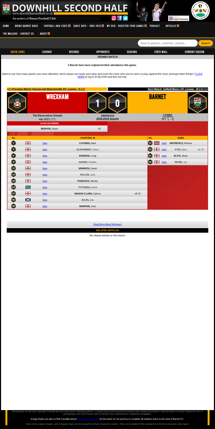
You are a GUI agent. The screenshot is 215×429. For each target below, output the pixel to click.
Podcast (155, 26)
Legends (47, 52)
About (43, 33)
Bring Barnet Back (26, 26)
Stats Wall (161, 52)
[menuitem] (6, 26)
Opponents (103, 52)
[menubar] (107, 29)
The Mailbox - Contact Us (18, 33)
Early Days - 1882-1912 (87, 26)
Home (6, 26)
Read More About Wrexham (107, 224)
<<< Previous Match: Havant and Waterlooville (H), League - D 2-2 (46, 89)
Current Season (194, 52)
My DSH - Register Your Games (125, 26)
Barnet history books (88, 419)
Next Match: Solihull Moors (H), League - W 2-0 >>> (178, 89)
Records (74, 52)
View (44, 143)
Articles (171, 26)
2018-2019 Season (107, 118)
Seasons (132, 52)
